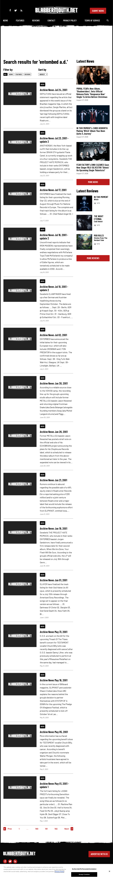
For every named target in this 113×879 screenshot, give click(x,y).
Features (20, 20)
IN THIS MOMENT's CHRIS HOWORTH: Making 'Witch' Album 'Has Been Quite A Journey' (92, 131)
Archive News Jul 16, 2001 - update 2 (54, 236)
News (5, 20)
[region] (56, 871)
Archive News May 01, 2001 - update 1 (54, 785)
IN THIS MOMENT (101, 196)
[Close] (109, 871)
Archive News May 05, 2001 (54, 732)
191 (46, 828)
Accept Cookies (84, 874)
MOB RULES (99, 235)
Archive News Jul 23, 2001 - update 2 (54, 139)
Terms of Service (92, 20)
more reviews (93, 258)
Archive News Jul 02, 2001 (53, 335)
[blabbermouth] (56, 13)
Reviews (36, 20)
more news (93, 182)
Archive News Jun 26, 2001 (54, 431)
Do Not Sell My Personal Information (84, 869)
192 (56, 828)
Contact (51, 20)
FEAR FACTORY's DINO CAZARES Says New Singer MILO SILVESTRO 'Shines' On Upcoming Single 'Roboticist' (92, 167)
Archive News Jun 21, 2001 (53, 480)
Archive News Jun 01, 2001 (53, 580)
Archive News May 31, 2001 (53, 632)
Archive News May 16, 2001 (53, 680)
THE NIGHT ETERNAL (98, 217)
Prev (10, 828)
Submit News (98, 10)
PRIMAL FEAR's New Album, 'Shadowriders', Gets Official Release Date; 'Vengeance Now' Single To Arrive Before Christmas (91, 92)
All (5, 74)
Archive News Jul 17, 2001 (53, 190)
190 (36, 828)
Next (66, 828)
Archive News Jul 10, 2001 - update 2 (54, 288)
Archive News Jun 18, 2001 (53, 528)
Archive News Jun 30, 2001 (54, 383)
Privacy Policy (70, 20)
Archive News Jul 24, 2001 (53, 90)
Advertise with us (99, 854)
